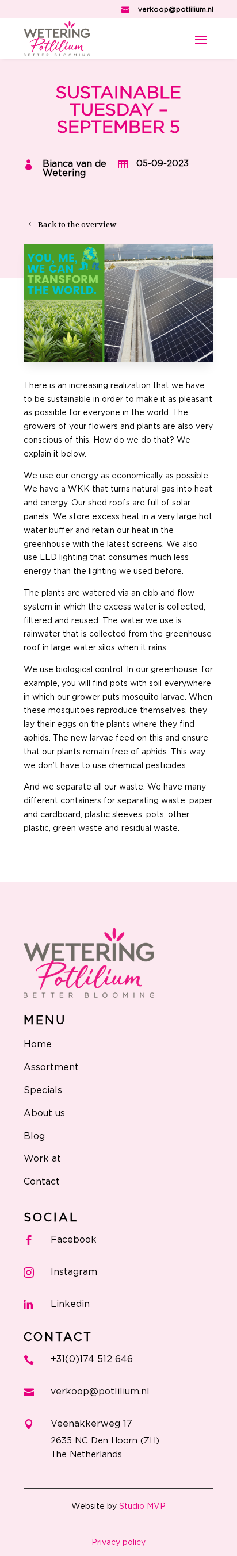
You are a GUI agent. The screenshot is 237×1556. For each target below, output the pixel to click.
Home (38, 1044)
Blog (34, 1136)
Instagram (74, 1272)
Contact (42, 1181)
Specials (43, 1090)
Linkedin (70, 1304)
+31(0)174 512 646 (92, 1359)
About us (44, 1113)
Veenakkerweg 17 (91, 1423)
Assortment (51, 1067)
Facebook (74, 1239)
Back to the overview (77, 224)
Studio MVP (142, 1507)
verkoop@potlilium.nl (175, 9)
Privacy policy (118, 1543)
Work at (42, 1158)
